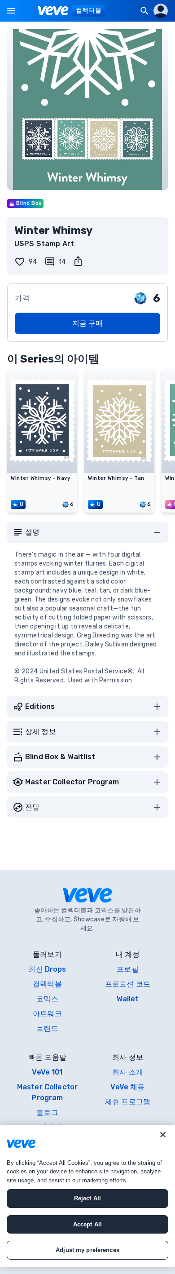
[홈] (53, 10)
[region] (87, 1196)
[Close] (163, 1135)
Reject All (87, 1198)
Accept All (87, 1224)
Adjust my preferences (87, 1250)
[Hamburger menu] (11, 10)
